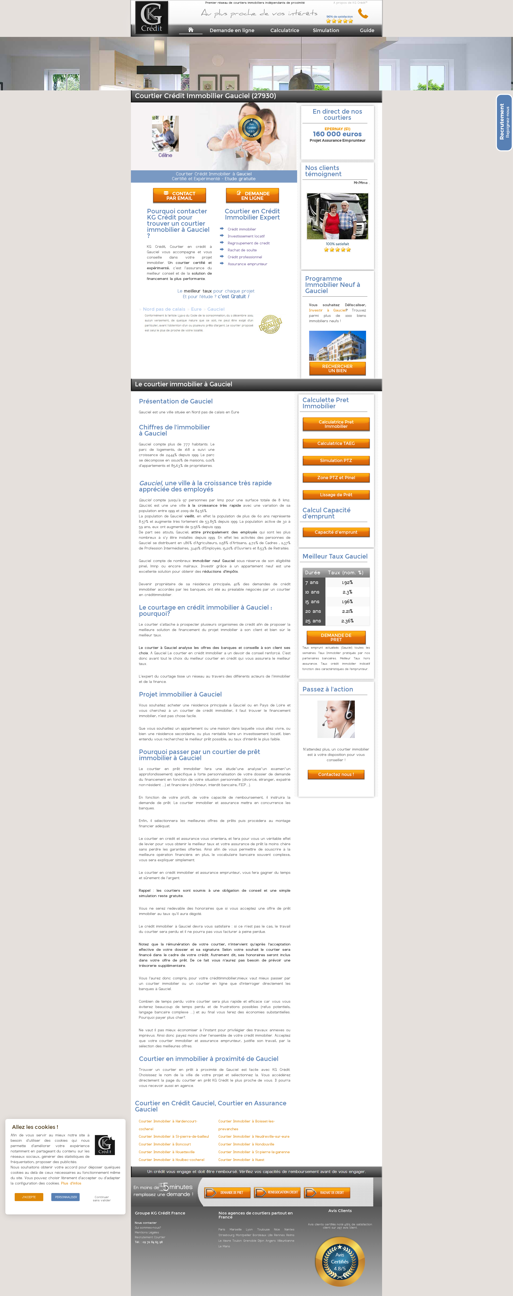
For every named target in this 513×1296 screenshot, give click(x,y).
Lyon (249, 1229)
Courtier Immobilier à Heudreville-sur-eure (254, 1137)
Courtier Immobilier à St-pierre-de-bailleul (174, 1137)
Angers (271, 1240)
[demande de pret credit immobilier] (227, 1197)
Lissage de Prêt (336, 494)
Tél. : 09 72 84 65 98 (149, 1242)
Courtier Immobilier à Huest (241, 1160)
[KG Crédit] (158, 26)
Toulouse (263, 1229)
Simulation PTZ (336, 460)
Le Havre (225, 1240)
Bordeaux (259, 1235)
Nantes (289, 1229)
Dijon (261, 1240)
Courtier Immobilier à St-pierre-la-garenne (254, 1152)
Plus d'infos (71, 1183)
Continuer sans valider (102, 1198)
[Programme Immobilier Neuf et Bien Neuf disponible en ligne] (337, 359)
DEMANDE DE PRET (336, 637)
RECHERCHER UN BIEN (337, 368)
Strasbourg (226, 1235)
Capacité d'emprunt (336, 532)
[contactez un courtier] (365, 17)
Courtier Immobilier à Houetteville (167, 1152)
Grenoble (249, 1240)
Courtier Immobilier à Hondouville (246, 1144)
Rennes (279, 1235)
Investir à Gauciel (327, 310)
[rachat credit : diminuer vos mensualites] (327, 1197)
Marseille (236, 1229)
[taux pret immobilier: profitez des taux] (277, 1197)
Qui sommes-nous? (148, 1227)
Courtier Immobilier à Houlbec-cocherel (171, 1160)
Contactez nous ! (336, 774)
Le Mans (224, 1246)
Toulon (237, 1240)
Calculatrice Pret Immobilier (336, 424)
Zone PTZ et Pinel (336, 477)
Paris (222, 1229)
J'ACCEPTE (29, 1197)
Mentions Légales (147, 1232)
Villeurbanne (285, 1240)
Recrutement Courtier (150, 1237)
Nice (277, 1229)
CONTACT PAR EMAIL (180, 196)
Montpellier (243, 1235)
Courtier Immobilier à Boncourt (165, 1144)
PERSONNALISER (66, 1197)
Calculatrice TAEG (336, 443)
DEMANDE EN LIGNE (255, 196)
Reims (290, 1235)
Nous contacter (146, 1222)
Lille (270, 1235)
